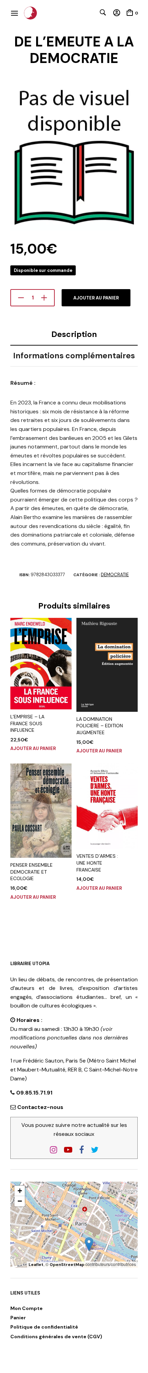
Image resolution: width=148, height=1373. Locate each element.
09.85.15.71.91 (33, 1092)
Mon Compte (26, 1308)
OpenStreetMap (67, 1264)
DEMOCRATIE (115, 575)
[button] (89, 1244)
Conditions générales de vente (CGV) (56, 1336)
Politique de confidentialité (44, 1327)
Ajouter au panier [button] (33, 748)
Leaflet (36, 1264)
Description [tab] (74, 334)
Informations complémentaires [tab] (74, 355)
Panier (18, 1317)
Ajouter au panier (96, 298)
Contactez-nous (40, 1107)
